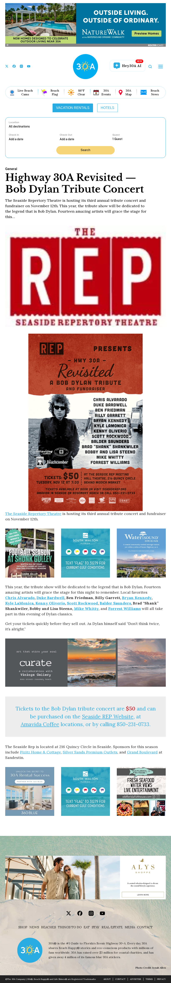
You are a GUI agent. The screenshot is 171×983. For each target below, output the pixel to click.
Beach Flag (54, 92)
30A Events (106, 92)
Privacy (161, 979)
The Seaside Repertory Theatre (33, 513)
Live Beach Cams (25, 92)
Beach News (155, 92)
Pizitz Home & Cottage (40, 752)
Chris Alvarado (20, 597)
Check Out (66, 134)
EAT (87, 927)
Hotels (107, 108)
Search (85, 150)
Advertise (135, 979)
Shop (22, 927)
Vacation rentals (72, 108)
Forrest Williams (124, 608)
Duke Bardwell (50, 597)
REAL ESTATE (112, 927)
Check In (14, 134)
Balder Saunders (115, 603)
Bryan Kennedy (137, 597)
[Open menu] (160, 66)
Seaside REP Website (107, 716)
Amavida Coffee (40, 724)
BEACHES (48, 927)
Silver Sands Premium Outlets (90, 752)
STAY (95, 927)
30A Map (128, 92)
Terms (149, 979)
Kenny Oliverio (50, 603)
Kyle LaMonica (19, 603)
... (34, 139)
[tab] (73, 107)
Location (14, 122)
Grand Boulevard (142, 752)
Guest (116, 134)
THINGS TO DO (70, 927)
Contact (145, 927)
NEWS (34, 927)
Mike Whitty (86, 608)
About (107, 979)
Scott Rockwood (82, 603)
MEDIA (130, 927)
